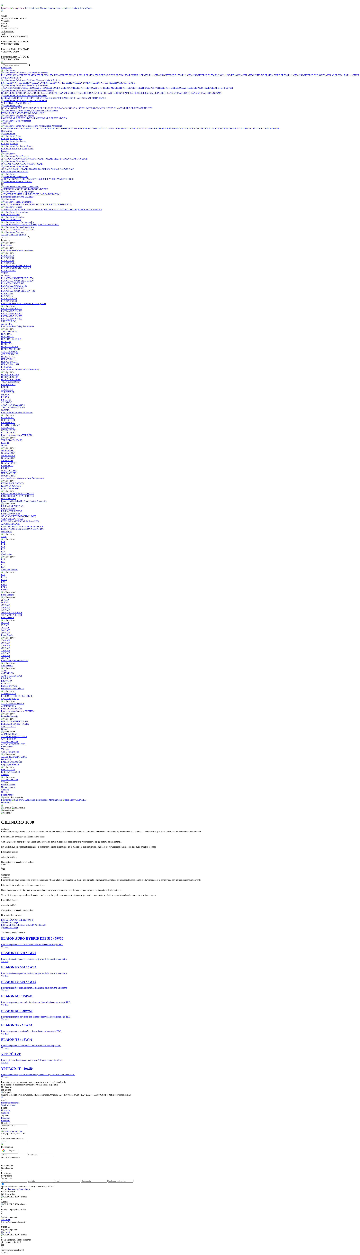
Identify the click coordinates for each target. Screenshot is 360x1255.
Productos (6, 8)
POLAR (95, 93)
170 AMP (23, 169)
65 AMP (13, 164)
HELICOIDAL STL (213, 88)
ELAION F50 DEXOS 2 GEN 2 (100, 75)
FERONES (68, 179)
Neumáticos (6, 531)
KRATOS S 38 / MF (52, 98)
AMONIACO (13, 179)
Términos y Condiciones (19, 1189)
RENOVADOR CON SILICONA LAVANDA (258, 128)
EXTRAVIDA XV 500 (76, 83)
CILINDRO (159, 93)
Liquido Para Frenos (24, 116)
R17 (20, 138)
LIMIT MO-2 (91, 108)
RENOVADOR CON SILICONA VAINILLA (215, 128)
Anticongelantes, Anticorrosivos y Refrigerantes (36, 110)
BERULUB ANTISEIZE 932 (14, 204)
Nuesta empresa (8, 787)
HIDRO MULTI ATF (112, 88)
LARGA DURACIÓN (50, 194)
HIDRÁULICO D (27, 93)
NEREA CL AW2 (114, 108)
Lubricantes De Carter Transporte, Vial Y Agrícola (37, 80)
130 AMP (39, 159)
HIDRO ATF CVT (94, 88)
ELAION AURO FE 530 (226, 75)
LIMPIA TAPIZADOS (48, 128)
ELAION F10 (7, 75)
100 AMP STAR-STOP (55, 159)
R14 (7, 138)
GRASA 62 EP (35, 108)
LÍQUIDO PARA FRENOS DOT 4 (17, 118)
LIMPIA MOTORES (69, 128)
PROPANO (57, 179)
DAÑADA (32, 224)
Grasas (18, 105)
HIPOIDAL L (35, 88)
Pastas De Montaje (23, 202)
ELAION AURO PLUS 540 (251, 75)
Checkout (5, 1232)
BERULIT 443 (8, 229)
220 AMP (42, 169)
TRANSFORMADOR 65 (201, 93)
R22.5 (24, 148)
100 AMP (21, 159)
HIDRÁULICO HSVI (46, 93)
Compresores (21, 176)
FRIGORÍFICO (83, 93)
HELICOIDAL (179, 88)
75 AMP (5, 159)
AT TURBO (129, 83)
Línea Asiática (22, 161)
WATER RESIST (52, 209)
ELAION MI (328, 75)
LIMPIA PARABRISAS (12, 128)
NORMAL (144, 75)
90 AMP (13, 159)
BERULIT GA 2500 (24, 229)
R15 (12, 138)
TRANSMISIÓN (9, 88)
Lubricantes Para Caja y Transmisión (32, 85)
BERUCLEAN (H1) (10, 214)
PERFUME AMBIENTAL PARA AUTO (156, 128)
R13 (3, 138)
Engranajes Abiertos (24, 227)
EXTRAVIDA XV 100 (11, 83)
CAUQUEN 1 (68, 98)
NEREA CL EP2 (130, 108)
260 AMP (69, 169)
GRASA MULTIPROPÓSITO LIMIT (96, 128)
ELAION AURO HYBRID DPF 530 (305, 75)
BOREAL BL (7, 98)
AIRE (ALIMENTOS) (30, 179)
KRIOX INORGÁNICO (12, 113)
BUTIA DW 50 (99, 98)
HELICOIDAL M (195, 88)
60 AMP (5, 164)
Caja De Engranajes (24, 191)
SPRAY (22, 235)
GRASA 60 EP (21, 108)
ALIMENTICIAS (9, 209)
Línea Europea (22, 156)
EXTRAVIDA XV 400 (54, 83)
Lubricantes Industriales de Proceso (31, 95)
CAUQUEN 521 (83, 98)
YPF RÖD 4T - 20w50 (11, 103)
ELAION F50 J (48, 75)
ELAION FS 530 (13, 78)
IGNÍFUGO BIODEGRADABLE (32, 189)
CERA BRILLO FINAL (126, 128)
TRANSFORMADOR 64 (177, 93)
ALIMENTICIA (8, 189)
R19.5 (14, 148)
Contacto (75, 8)
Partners (60, 8)
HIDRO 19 (67, 88)
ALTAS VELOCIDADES (90, 209)
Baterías (4, 589)
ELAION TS (341, 75)
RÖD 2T (26, 103)
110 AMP (30, 159)
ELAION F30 (20, 75)
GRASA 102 (63, 108)
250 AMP (60, 169)
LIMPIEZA (46, 179)
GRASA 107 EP (76, 108)
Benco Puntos (86, 8)
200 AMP (33, 169)
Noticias (67, 8)
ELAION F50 (34, 75)
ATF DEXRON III (131, 88)
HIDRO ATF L (165, 88)
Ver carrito (5, 1219)
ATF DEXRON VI (149, 88)
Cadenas (19, 232)
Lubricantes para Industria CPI (14, 660)
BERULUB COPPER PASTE (42, 204)
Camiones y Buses (23, 146)
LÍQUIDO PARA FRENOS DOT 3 (50, 118)
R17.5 (8, 148)
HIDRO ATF (79, 88)
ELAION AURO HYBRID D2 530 (198, 75)
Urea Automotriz (23, 121)
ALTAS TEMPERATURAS (30, 209)
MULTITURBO (116, 83)
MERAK (130, 93)
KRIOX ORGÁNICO (34, 113)
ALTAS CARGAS (68, 209)
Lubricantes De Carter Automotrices (31, 72)
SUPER (135, 75)
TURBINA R (106, 93)
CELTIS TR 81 (21, 98)
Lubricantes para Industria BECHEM (17, 711)
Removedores (21, 212)
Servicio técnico (32, 8)
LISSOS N (148, 93)
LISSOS (139, 93)
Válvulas (19, 217)
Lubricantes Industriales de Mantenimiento (34, 90)
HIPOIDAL (22, 88)
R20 (19, 148)
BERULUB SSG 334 (11, 219)
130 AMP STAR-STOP (76, 159)
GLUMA (217, 93)
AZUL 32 (5, 123)
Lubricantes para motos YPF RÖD (31, 100)
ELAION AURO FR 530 (276, 75)
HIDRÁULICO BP (10, 93)
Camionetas (20, 141)
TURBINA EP (119, 93)
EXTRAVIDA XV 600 (97, 83)
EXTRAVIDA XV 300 (33, 83)
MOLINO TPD (145, 108)
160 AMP (14, 169)
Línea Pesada (21, 166)
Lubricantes (6, 245)
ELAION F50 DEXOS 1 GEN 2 (70, 75)
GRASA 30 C (7, 108)
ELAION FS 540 (9, 298)
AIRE (4, 179)
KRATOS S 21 (35, 98)
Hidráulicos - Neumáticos (27, 186)
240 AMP (51, 169)
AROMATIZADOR (184, 128)
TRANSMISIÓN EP (66, 93)
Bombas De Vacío (23, 181)
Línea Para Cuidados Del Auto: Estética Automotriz (38, 126)
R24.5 (30, 148)
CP (2, 184)
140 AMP (29, 164)
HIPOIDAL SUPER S (52, 88)
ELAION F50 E (123, 75)
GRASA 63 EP (49, 108)
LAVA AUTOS (31, 128)
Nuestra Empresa (48, 8)
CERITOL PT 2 (64, 204)
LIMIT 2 (101, 108)
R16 (16, 138)
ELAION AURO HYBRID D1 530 (165, 75)
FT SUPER (227, 88)
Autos (18, 136)
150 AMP (38, 164)
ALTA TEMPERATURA (12, 194)
